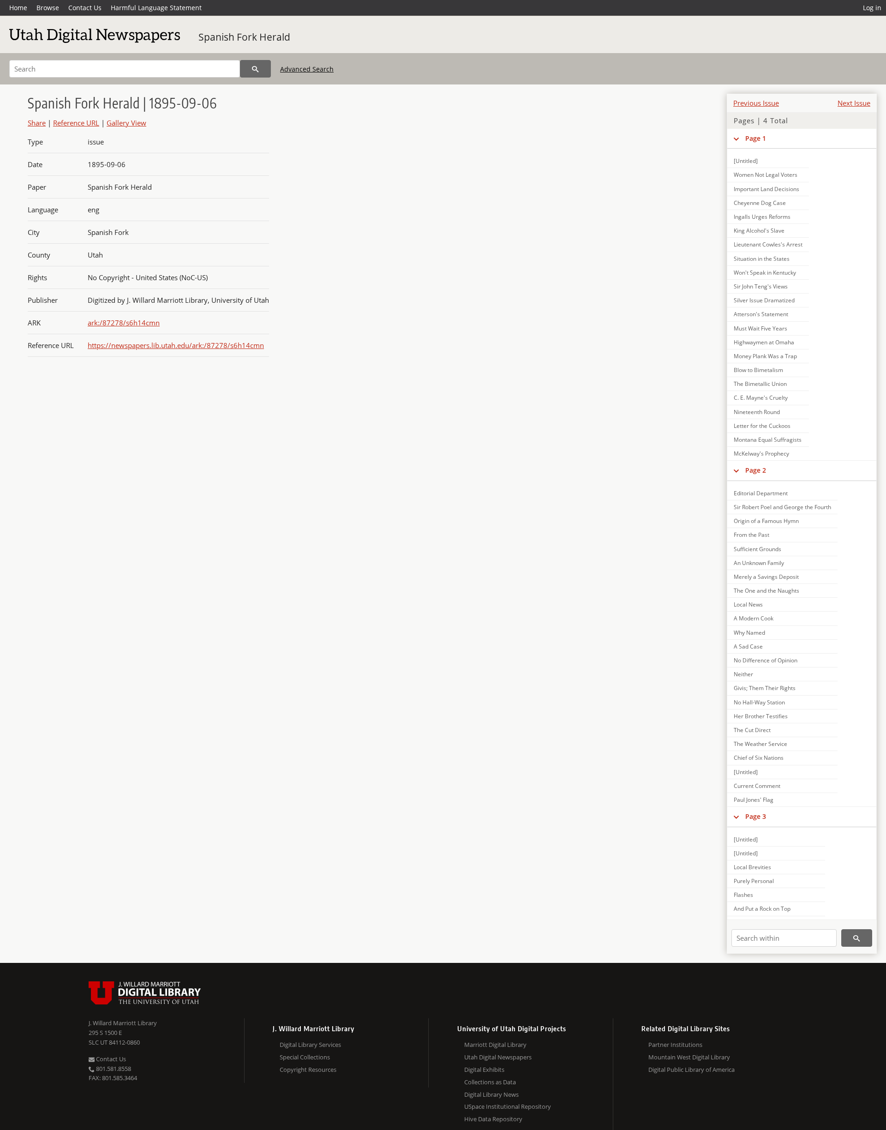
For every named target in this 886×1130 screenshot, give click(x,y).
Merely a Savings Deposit (766, 577)
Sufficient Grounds (757, 549)
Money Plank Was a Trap (765, 356)
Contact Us (85, 7)
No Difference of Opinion (765, 660)
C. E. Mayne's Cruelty (761, 398)
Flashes (743, 895)
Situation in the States (762, 259)
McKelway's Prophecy (761, 453)
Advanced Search (307, 69)
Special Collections (305, 1057)
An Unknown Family (759, 563)
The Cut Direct (752, 730)
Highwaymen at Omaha (764, 342)
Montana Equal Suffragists (768, 440)
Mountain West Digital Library (689, 1057)
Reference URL (76, 122)
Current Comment (757, 786)
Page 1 (755, 138)
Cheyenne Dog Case (760, 203)
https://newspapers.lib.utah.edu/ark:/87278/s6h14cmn (176, 345)
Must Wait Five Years (760, 328)
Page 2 (755, 470)
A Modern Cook (753, 618)
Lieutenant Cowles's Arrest (768, 244)
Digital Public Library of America (691, 1069)
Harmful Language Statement (156, 7)
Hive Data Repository (493, 1119)
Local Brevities (752, 867)
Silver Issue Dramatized (764, 300)
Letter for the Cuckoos (762, 426)
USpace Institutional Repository (507, 1106)
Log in (872, 7)
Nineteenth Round (757, 412)
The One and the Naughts (766, 591)
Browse (47, 7)
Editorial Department (761, 493)
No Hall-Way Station (759, 702)
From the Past (751, 535)
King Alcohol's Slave (759, 230)
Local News (748, 604)
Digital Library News (491, 1094)
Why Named (749, 633)
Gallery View (126, 122)
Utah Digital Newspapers (498, 1057)
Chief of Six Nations (759, 758)
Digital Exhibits (484, 1069)
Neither (743, 674)
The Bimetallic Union (760, 384)
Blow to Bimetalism (758, 370)
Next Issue (854, 103)
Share (37, 122)
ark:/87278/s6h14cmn (124, 322)
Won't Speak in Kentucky (765, 272)
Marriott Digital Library (495, 1044)
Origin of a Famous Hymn (766, 521)
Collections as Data (490, 1082)
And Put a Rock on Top (762, 909)
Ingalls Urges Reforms (762, 217)
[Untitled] (746, 161)
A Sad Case (748, 646)
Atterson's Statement (761, 314)
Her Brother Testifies (761, 716)
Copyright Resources (308, 1069)
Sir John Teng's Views (761, 286)
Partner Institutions (675, 1044)
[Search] (255, 69)
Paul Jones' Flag (753, 800)
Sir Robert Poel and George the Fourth (782, 507)
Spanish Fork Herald (244, 36)
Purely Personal (754, 881)
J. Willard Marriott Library (123, 1023)
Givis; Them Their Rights (765, 688)
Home (18, 7)
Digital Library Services (310, 1044)
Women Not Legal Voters (765, 175)
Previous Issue (756, 103)
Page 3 (755, 816)
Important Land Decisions (766, 189)
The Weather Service (760, 744)
